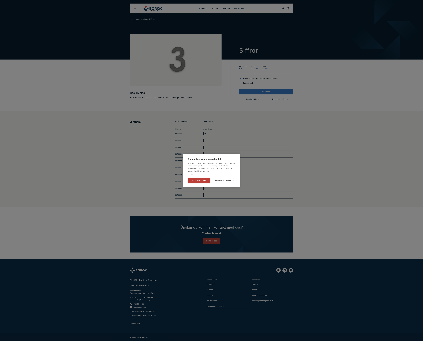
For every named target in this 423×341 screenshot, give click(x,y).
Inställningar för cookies (224, 181)
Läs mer (190, 174)
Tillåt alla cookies (199, 180)
